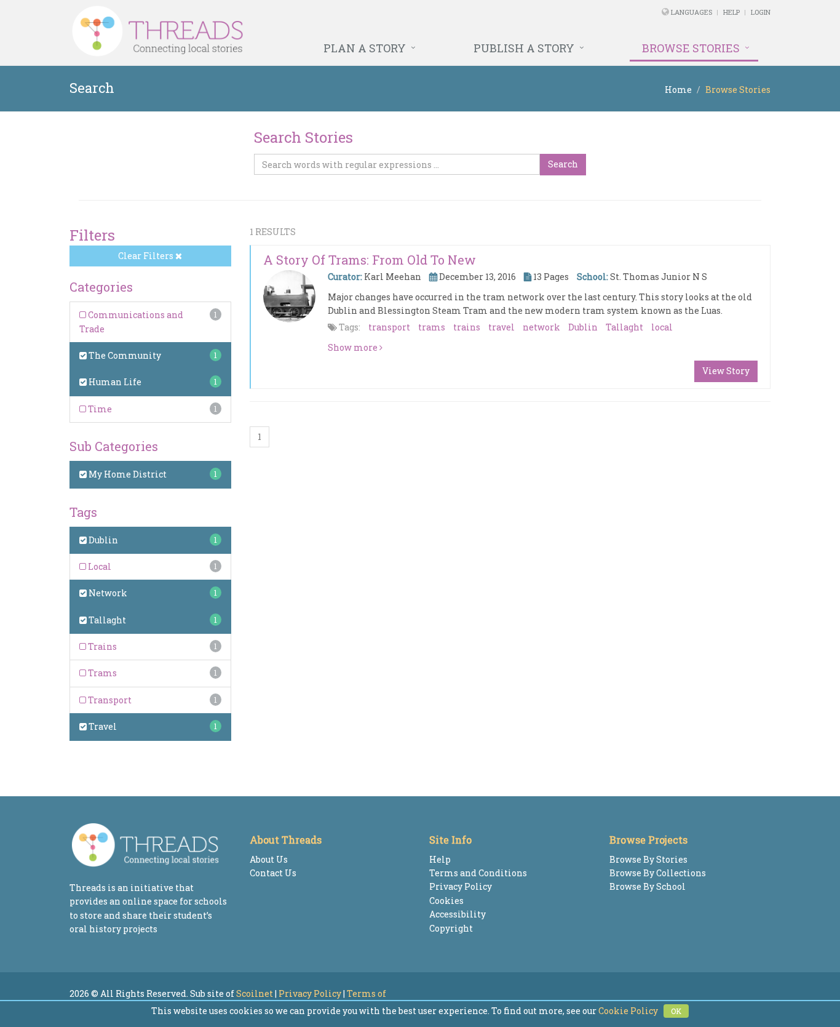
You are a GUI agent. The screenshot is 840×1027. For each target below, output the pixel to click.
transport (389, 327)
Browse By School (647, 886)
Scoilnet (254, 993)
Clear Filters (146, 256)
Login (761, 12)
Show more (353, 347)
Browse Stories (691, 48)
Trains (101, 646)
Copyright (451, 928)
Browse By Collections (657, 873)
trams (431, 327)
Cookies (446, 900)
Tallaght (106, 620)
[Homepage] (286, 31)
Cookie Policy (628, 1011)
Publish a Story (523, 48)
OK (676, 1011)
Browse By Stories (648, 859)
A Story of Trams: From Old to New (369, 260)
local (662, 327)
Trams (101, 673)
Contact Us (273, 873)
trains (466, 327)
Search (563, 164)
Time (99, 409)
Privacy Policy (460, 886)
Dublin (102, 540)
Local (98, 566)
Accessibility (457, 914)
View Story (726, 371)
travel (501, 327)
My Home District (127, 474)
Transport (109, 700)
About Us (269, 859)
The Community (124, 355)
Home (678, 89)
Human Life (114, 382)
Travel (102, 726)
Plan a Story (364, 48)
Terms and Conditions (478, 873)
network (541, 327)
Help (731, 12)
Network (107, 593)
